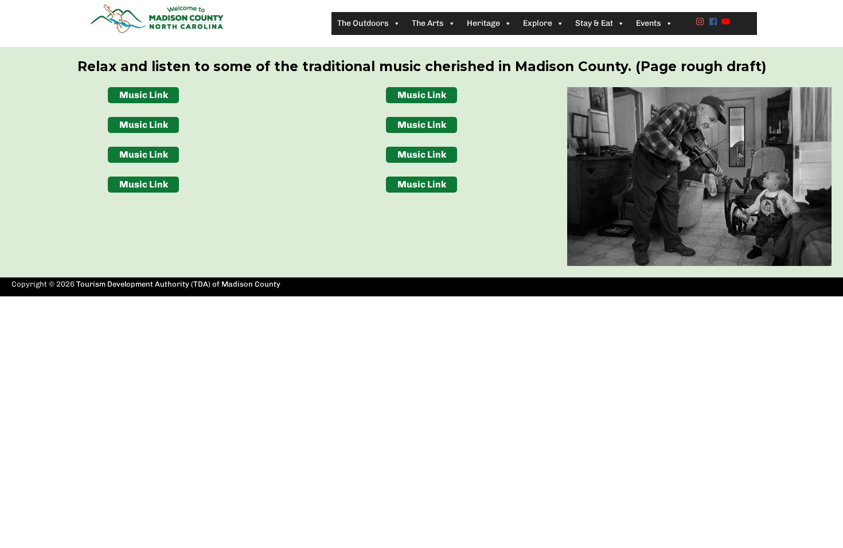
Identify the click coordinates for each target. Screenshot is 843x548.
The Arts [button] (428, 23)
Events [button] (648, 23)
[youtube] (727, 21)
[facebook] (714, 21)
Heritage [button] (483, 23)
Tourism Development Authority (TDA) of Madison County (178, 284)
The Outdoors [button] (363, 23)
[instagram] (701, 21)
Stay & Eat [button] (594, 23)
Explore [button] (537, 23)
